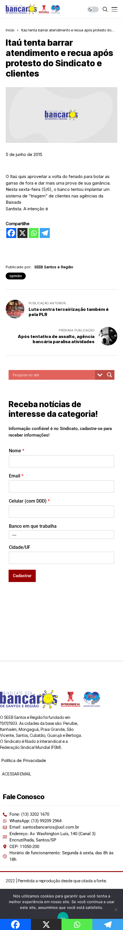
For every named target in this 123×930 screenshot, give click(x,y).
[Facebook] (11, 233)
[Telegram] (45, 233)
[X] (22, 233)
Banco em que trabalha (33, 526)
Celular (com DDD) (29, 501)
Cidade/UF (19, 547)
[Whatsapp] (34, 233)
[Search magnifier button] (109, 375)
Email (16, 476)
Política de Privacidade (23, 760)
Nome (16, 450)
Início (10, 30)
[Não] (116, 909)
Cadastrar (22, 575)
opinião (15, 276)
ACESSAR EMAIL (16, 773)
